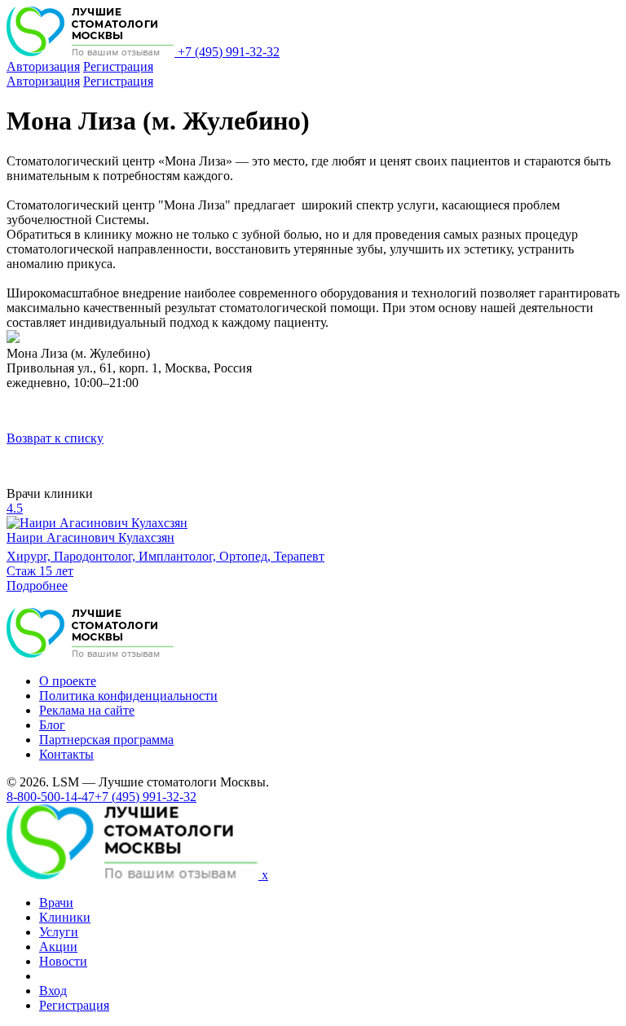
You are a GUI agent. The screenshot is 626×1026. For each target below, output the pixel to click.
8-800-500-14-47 (51, 797)
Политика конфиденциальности (128, 695)
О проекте (67, 681)
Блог (52, 725)
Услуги (58, 932)
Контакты (66, 754)
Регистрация (118, 66)
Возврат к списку (55, 438)
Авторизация (43, 66)
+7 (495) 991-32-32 (229, 52)
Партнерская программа (106, 739)
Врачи (56, 902)
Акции (58, 946)
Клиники (64, 917)
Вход (53, 990)
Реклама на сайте (86, 710)
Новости (63, 961)
